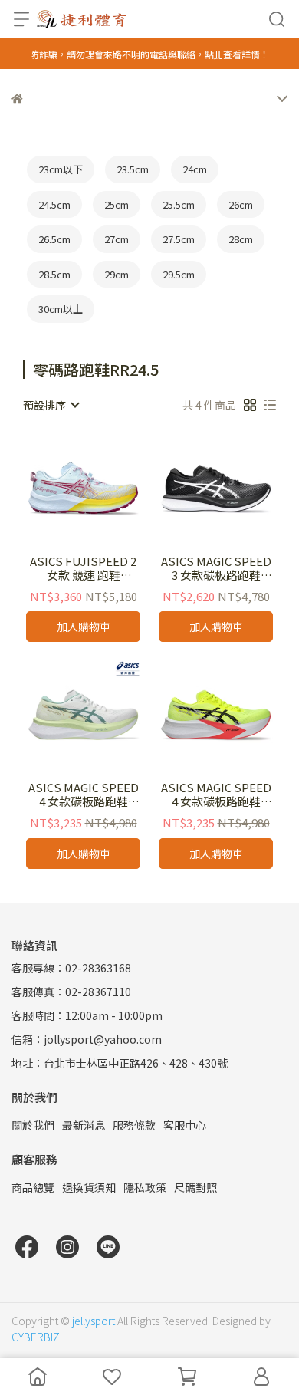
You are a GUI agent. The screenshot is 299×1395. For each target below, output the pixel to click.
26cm (240, 204)
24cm (194, 169)
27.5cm (179, 239)
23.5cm (133, 169)
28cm (240, 239)
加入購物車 (83, 626)
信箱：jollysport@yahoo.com (87, 1039)
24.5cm (54, 204)
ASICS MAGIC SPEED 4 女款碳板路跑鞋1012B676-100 (83, 794)
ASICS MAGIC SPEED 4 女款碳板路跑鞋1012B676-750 (216, 794)
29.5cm (179, 274)
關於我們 (33, 1125)
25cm (116, 204)
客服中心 (184, 1125)
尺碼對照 (195, 1187)
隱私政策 (144, 1187)
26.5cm (54, 239)
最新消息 (83, 1125)
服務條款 (134, 1125)
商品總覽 (33, 1187)
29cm (116, 274)
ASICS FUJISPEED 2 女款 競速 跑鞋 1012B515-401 (83, 568)
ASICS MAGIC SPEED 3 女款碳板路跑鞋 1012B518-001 (216, 568)
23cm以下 (60, 169)
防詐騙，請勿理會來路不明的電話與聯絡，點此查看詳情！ (149, 54)
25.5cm (179, 204)
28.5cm (54, 274)
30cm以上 (60, 308)
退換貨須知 (89, 1187)
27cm (116, 239)
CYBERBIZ (36, 1336)
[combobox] (50, 405)
